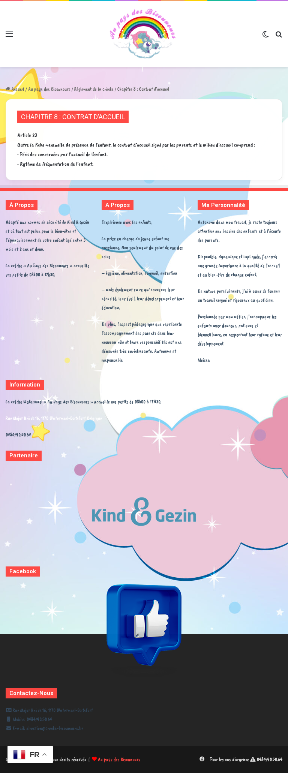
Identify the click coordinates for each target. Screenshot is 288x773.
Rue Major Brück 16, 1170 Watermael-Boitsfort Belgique (54, 418)
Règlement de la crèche (94, 89)
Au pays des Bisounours (49, 89)
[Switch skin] (265, 36)
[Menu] (9, 36)
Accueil (17, 89)
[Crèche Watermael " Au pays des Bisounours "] (144, 33)
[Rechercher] (278, 36)
